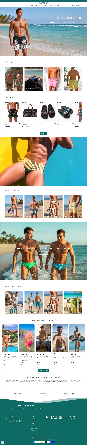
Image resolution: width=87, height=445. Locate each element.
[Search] (73, 5)
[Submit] (73, 407)
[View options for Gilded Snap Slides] (55, 123)
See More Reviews (43, 370)
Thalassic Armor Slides (61, 123)
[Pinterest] (74, 418)
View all (43, 133)
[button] (6, 115)
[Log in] (75, 5)
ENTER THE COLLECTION (75, 26)
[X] (68, 418)
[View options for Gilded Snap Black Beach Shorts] (20, 123)
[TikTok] (80, 418)
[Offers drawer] (78, 5)
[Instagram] (71, 418)
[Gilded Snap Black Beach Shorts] (13, 112)
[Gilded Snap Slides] (48, 112)
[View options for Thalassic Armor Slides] (73, 123)
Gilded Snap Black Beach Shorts (11, 123)
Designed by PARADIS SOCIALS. (47, 439)
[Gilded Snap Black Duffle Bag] (30, 112)
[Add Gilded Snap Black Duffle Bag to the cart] (37, 123)
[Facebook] (65, 418)
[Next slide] (82, 345)
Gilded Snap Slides (43, 123)
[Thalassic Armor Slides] (65, 112)
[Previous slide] (4, 345)
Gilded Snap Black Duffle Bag (27, 123)
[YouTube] (77, 418)
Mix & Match (43, 253)
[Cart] (81, 5)
